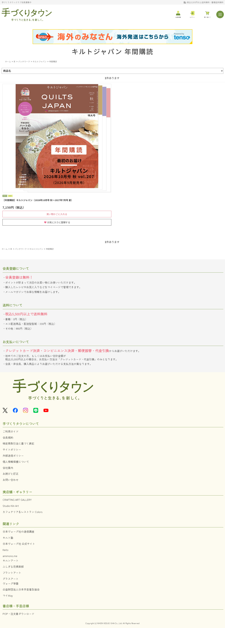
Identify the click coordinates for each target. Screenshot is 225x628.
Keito (5, 550)
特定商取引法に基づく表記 (18, 443)
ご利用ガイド (10, 431)
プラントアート (12, 573)
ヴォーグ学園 (10, 583)
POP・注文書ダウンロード (18, 614)
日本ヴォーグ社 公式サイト (19, 544)
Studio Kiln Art (11, 506)
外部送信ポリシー (13, 456)
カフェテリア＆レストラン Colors (22, 512)
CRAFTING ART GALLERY (17, 500)
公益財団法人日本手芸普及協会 (21, 589)
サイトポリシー (12, 449)
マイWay (8, 595)
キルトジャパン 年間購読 (113, 51)
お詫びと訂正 (10, 474)
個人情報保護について (16, 462)
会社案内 (8, 468)
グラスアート (10, 579)
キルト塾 (8, 538)
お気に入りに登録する (58, 222)
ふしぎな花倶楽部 (13, 566)
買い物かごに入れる (56, 214)
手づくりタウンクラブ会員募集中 (16, 2)
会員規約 (8, 437)
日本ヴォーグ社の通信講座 (18, 531)
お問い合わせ (10, 480)
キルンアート (10, 560)
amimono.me (10, 556)
